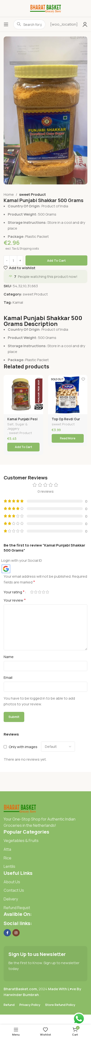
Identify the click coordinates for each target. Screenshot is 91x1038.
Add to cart (56, 260)
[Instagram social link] (16, 932)
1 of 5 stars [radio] (32, 592)
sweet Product (32, 194)
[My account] (85, 24)
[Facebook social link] (7, 932)
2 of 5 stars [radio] (36, 592)
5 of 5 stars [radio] (47, 592)
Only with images (23, 746)
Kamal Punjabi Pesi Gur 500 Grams (22, 421)
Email (8, 677)
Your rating (14, 592)
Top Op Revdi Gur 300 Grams (66, 421)
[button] (23, 447)
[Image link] (20, 808)
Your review (15, 600)
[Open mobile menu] (6, 24)
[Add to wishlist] (39, 379)
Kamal (18, 302)
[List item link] (45, 841)
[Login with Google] (6, 569)
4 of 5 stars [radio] (43, 592)
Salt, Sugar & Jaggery (17, 426)
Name (9, 656)
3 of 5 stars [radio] (39, 592)
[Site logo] (45, 8)
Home (9, 194)
